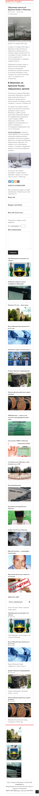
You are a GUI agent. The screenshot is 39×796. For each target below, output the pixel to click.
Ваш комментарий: (14, 230)
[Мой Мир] (18, 181)
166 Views (20, 12)
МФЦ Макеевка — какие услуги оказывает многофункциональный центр (18, 417)
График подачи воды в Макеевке (17, 530)
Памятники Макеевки (14, 485)
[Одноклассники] (15, 181)
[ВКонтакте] (9, 181)
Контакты (30, 790)
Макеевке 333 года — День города (18, 305)
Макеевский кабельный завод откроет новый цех (19, 698)
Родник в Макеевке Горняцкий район (19, 371)
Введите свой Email (15, 205)
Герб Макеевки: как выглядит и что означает (18, 614)
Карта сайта (10, 790)
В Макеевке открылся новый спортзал (19, 349)
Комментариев (13, 14)
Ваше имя (11, 197)
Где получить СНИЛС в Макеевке (18, 441)
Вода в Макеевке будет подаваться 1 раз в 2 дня (19, 643)
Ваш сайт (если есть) (15, 212)
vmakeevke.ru (19, 784)
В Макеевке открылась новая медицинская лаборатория (17, 283)
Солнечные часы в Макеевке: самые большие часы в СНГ (19, 463)
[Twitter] (12, 181)
